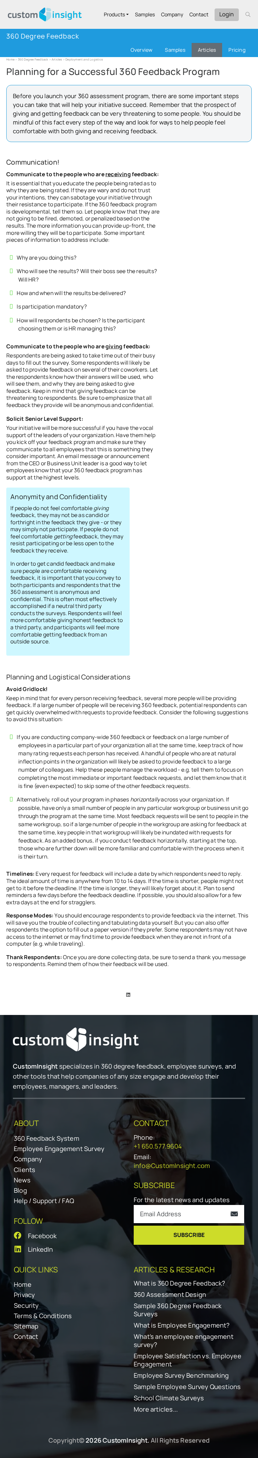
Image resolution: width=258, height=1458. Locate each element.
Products (114, 14)
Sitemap (26, 1326)
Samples (145, 14)
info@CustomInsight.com (172, 1165)
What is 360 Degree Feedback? (179, 1283)
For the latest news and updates (182, 1200)
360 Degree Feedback (33, 59)
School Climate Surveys (169, 1398)
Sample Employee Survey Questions (187, 1387)
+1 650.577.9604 (158, 1146)
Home (10, 59)
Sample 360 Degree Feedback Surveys (178, 1310)
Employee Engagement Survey (59, 1148)
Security (26, 1305)
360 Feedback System (46, 1138)
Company (172, 14)
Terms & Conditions (43, 1316)
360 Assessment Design (170, 1295)
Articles (57, 59)
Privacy (24, 1295)
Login (226, 14)
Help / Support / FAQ (44, 1201)
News (22, 1180)
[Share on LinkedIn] (128, 994)
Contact (198, 14)
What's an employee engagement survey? (183, 1341)
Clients (24, 1169)
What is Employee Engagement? (182, 1325)
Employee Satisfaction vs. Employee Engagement (187, 1360)
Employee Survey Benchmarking (181, 1375)
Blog (20, 1190)
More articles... (156, 1409)
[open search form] (248, 14)
